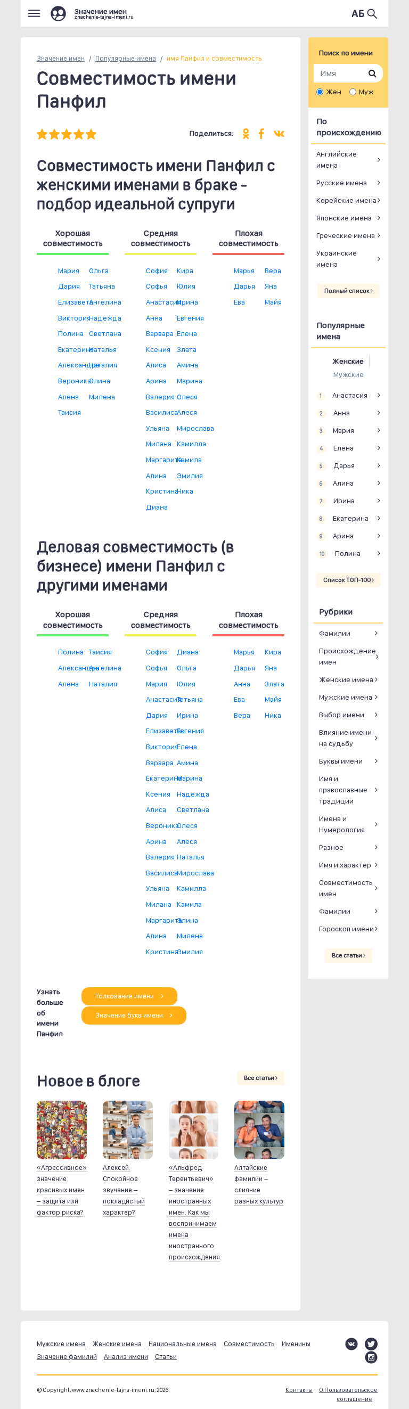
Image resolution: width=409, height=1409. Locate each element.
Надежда (105, 318)
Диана (157, 507)
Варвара (160, 333)
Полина (71, 333)
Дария (69, 286)
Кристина (162, 491)
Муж (366, 91)
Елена (187, 333)
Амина (187, 365)
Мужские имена (345, 697)
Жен (333, 91)
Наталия (103, 365)
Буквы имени (341, 761)
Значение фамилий (67, 1357)
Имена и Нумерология (342, 824)
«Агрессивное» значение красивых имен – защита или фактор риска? (62, 1190)
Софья (156, 286)
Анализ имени (126, 1357)
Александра (79, 365)
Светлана (105, 333)
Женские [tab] (348, 361)
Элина (99, 380)
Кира (185, 270)
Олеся (187, 396)
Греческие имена (345, 235)
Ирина (187, 302)
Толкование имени (125, 996)
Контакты (299, 1390)
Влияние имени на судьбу (345, 738)
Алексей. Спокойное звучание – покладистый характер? (124, 1190)
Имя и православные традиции (343, 789)
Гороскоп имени (346, 928)
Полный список (347, 290)
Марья (244, 270)
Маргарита (164, 459)
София (157, 270)
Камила (189, 459)
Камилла (191, 443)
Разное (331, 847)
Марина (189, 380)
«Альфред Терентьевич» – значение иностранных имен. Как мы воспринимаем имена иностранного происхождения (194, 1212)
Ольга (99, 270)
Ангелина (105, 302)
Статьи (166, 1357)
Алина (156, 475)
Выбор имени (341, 714)
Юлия (186, 286)
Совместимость (249, 1344)
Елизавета (75, 302)
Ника (185, 491)
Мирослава (195, 428)
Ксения (158, 349)
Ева (239, 302)
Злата (187, 349)
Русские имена (341, 182)
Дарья (244, 286)
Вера (273, 270)
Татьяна (102, 286)
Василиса (162, 412)
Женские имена (346, 679)
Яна (271, 286)
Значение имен (61, 58)
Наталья (103, 349)
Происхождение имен (347, 656)
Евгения (190, 318)
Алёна (68, 396)
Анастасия (163, 302)
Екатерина (76, 349)
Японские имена (344, 218)
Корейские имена (346, 200)
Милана (158, 443)
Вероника (74, 380)
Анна (154, 318)
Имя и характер (345, 865)
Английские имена (336, 159)
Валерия (160, 396)
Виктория (74, 318)
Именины (296, 1344)
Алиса (156, 365)
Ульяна (157, 428)
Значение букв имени (130, 1015)
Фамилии (334, 633)
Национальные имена (183, 1344)
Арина (156, 380)
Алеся (187, 412)
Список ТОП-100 (347, 580)
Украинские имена (336, 258)
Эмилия (190, 475)
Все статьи (259, 1078)
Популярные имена (125, 58)
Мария (68, 270)
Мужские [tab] (348, 374)
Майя (273, 302)
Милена (102, 396)
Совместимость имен (346, 888)
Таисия (69, 412)
